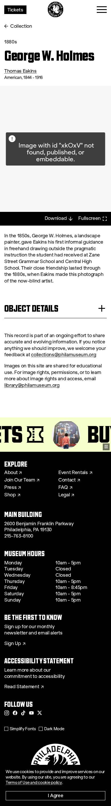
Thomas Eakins (20, 71)
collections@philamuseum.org (63, 354)
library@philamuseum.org (31, 385)
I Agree (55, 795)
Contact (67, 480)
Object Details (31, 308)
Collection (21, 26)
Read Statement (21, 686)
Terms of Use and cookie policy (34, 782)
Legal (64, 495)
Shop (10, 495)
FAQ (63, 487)
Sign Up (12, 643)
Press (10, 487)
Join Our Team (19, 480)
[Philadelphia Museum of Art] (55, 9)
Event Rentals (73, 472)
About (10, 472)
